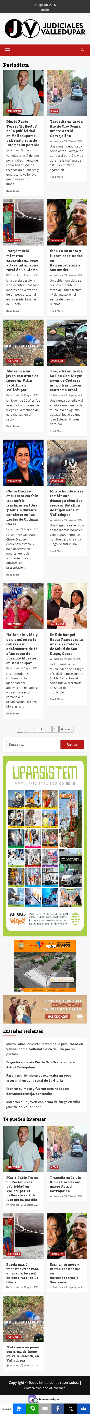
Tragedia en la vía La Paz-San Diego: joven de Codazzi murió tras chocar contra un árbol (66, 380)
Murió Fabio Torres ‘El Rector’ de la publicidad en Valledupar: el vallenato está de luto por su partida (22, 133)
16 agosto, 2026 (75, 395)
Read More (12, 190)
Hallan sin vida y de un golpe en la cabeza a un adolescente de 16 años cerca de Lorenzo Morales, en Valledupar (22, 648)
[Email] (45, 1409)
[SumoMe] (83, 1409)
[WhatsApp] (32, 1409)
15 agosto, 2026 (75, 519)
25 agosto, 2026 (31, 150)
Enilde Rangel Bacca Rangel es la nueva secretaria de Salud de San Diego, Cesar (66, 644)
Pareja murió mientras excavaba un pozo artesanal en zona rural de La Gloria (22, 260)
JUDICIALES (14, 240)
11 (55, 729)
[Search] (82, 50)
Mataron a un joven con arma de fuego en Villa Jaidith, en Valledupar (22, 380)
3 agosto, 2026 (74, 658)
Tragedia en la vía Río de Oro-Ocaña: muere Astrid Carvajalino (66, 128)
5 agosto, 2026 (30, 668)
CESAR (54, 111)
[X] (70, 1409)
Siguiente (66, 729)
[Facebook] (57, 1409)
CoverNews (33, 1388)
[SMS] (19, 1409)
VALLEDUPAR (14, 111)
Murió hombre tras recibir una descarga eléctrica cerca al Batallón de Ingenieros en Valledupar (67, 503)
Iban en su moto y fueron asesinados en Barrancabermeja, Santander (37, 1091)
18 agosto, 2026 (31, 275)
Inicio (45, 10)
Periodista (14, 150)
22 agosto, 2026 (75, 141)
